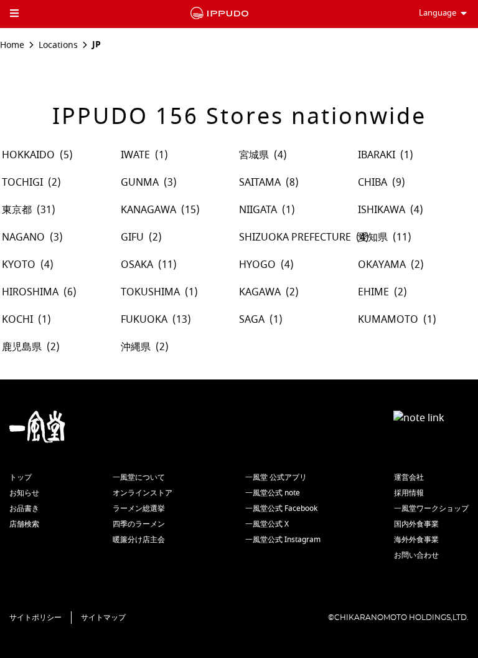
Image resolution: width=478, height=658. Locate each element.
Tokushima (150, 292)
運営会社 (409, 477)
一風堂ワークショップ (431, 508)
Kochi (17, 319)
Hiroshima (30, 292)
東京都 (17, 210)
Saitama (260, 182)
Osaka (137, 264)
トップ (20, 477)
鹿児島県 (22, 347)
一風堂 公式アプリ (276, 477)
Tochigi (22, 182)
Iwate (135, 155)
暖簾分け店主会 (139, 539)
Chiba (372, 182)
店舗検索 (24, 524)
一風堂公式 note (272, 492)
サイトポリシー (35, 617)
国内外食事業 (416, 524)
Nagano (23, 237)
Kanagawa (148, 210)
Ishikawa (381, 210)
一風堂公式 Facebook (281, 508)
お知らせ (24, 492)
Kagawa (260, 292)
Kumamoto (388, 319)
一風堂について (139, 477)
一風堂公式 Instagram (283, 539)
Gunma (140, 182)
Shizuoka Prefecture (295, 237)
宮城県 (254, 155)
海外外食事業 (416, 539)
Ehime (373, 292)
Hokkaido (28, 155)
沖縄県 (136, 347)
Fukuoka (144, 319)
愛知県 (373, 237)
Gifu (132, 237)
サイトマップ (103, 617)
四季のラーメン (139, 524)
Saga (252, 319)
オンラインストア (142, 492)
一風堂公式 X (267, 524)
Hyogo (257, 264)
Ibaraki (376, 155)
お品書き (24, 508)
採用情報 (409, 492)
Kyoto (18, 264)
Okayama (382, 264)
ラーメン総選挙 (139, 508)
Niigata (258, 210)
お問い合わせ (416, 555)
